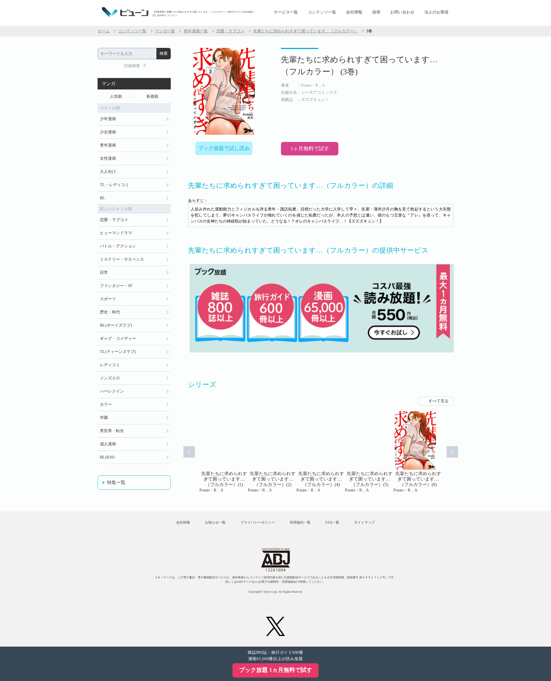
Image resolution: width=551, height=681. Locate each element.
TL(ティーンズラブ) (118, 352)
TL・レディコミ (114, 185)
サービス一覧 (286, 12)
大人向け (108, 171)
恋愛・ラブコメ (230, 31)
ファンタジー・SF (116, 286)
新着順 (152, 96)
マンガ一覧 (165, 31)
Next (452, 452)
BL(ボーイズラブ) (116, 325)
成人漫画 (108, 444)
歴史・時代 (110, 312)
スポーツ (108, 299)
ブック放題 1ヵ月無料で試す (275, 670)
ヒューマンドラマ (116, 233)
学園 (104, 417)
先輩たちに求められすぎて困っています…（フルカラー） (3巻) (359, 65)
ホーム (104, 31)
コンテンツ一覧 (322, 12)
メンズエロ (110, 378)
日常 (104, 272)
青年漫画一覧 (196, 31)
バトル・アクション (118, 246)
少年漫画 (108, 119)
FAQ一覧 (332, 522)
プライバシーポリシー (257, 522)
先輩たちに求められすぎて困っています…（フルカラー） (305, 31)
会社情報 (354, 12)
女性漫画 (108, 158)
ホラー (106, 404)
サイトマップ (364, 522)
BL (102, 198)
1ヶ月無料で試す (309, 148)
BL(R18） (108, 457)
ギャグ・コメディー (118, 338)
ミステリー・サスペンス (122, 259)
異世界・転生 (112, 431)
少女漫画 (108, 132)
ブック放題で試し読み (224, 148)
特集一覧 (116, 482)
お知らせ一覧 (215, 522)
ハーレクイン (112, 391)
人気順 (116, 96)
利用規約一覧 (300, 522)
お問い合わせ (402, 12)
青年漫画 (108, 145)
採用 (376, 12)
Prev (189, 452)
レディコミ (110, 365)
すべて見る (438, 401)
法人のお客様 (436, 12)
